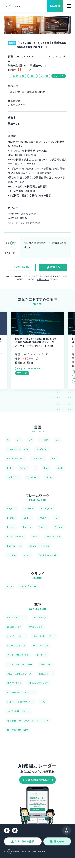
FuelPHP (27, 517)
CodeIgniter (47, 508)
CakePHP (28, 508)
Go (57, 439)
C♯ (30, 439)
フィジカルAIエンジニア (18, 711)
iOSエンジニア (14, 626)
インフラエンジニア (16, 636)
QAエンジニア (35, 626)
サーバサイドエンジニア (44, 636)
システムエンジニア (16, 645)
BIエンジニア (40, 617)
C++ (19, 439)
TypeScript (33, 477)
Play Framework (15, 536)
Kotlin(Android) (15, 458)
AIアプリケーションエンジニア (21, 692)
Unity (49, 477)
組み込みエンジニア (38, 683)
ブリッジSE (45, 664)
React (35, 536)
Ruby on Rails (14, 545)
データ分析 (42, 654)
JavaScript (42, 449)
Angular (11, 508)
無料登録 (55, 6)
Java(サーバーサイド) (17, 449)
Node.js (27, 527)
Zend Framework (48, 555)
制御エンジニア (46, 673)
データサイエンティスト (17, 654)
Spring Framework (39, 545)
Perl (54, 458)
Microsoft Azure (28, 586)
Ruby (46, 467)
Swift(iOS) (13, 477)
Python (23, 467)
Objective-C (38, 458)
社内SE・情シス (14, 683)
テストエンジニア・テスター (19, 664)
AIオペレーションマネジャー (20, 701)
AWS (9, 586)
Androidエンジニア (16, 617)
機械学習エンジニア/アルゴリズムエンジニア (28, 720)
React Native (53, 536)
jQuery (43, 517)
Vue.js (27, 555)
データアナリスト (41, 645)
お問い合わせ (43, 279)
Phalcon (59, 527)
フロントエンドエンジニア (19, 673)
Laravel (11, 527)
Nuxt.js (43, 527)
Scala (60, 467)
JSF (56, 517)
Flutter (44, 439)
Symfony (11, 555)
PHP (9, 467)
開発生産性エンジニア (17, 729)
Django (11, 517)
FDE (43, 701)
